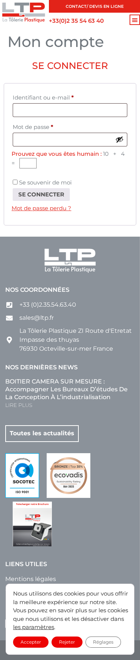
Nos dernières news (41, 367)
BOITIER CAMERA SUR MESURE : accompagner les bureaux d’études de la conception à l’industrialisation (66, 389)
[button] (135, 20)
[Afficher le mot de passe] (119, 139)
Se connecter (41, 194)
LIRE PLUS (18, 405)
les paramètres (33, 627)
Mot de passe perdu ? (41, 208)
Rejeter (67, 641)
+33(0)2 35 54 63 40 (76, 20)
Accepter (31, 641)
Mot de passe (48, 125)
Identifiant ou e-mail (59, 96)
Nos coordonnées (37, 289)
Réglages (103, 641)
